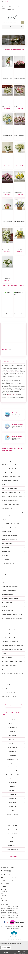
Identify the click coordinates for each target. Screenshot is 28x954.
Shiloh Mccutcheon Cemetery (10, 480)
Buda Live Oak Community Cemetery (12, 457)
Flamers (4, 653)
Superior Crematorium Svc (9, 590)
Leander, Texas (6, 947)
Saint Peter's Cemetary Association (12, 618)
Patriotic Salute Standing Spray (7, 78)
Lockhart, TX (12, 806)
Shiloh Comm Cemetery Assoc (10, 504)
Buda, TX (12, 731)
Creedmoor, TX (12, 747)
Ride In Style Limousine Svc (9, 539)
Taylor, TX (12, 837)
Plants (7, 313)
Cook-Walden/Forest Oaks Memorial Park (13, 649)
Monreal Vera (5, 689)
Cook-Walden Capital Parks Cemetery (12, 512)
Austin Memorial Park (7, 594)
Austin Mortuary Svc (7, 551)
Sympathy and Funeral (19, 313)
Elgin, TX (12, 763)
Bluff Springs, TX (12, 727)
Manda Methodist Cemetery (9, 586)
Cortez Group (5, 555)
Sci (2, 669)
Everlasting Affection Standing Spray (7, 250)
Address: (4, 349)
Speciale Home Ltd (7, 531)
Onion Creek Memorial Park (9, 638)
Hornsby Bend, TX (12, 771)
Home (3, 33)
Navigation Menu (8, 27)
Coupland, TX (12, 743)
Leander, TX (12, 798)
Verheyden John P (7, 567)
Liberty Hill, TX (13, 802)
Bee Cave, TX (12, 724)
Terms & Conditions (6, 888)
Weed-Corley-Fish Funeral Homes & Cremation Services (13, 571)
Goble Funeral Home (7, 575)
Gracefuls (7, 278)
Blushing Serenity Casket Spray (19, 135)
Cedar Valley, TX (12, 739)
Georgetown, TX (12, 767)
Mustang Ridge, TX (12, 814)
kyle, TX (12, 786)
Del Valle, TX (12, 751)
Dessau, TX (12, 755)
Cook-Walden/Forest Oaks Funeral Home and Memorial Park (13, 645)
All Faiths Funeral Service (8, 677)
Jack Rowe (5, 606)
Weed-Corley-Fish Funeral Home (11, 492)
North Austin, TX (12, 822)
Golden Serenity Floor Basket (19, 192)
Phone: (3, 353)
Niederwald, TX (12, 818)
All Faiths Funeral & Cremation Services (12, 673)
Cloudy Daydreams (7, 135)
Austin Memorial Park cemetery (10, 598)
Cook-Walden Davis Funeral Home (11, 476)
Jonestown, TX (12, 782)
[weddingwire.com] (20, 922)
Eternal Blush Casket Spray (7, 192)
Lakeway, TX (12, 794)
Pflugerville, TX (12, 826)
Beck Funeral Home (7, 508)
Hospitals (3, 895)
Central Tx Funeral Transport (10, 500)
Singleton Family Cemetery (9, 693)
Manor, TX (12, 810)
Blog (2, 897)
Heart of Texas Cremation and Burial (12, 614)
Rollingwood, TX (12, 830)
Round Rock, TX (12, 834)
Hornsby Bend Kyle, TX (12, 775)
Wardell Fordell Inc (7, 657)
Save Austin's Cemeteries (9, 630)
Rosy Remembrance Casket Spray (19, 78)
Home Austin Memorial (8, 563)
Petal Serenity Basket (7, 221)
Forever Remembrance (7, 164)
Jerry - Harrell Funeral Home (9, 488)
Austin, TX (12, 720)
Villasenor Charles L (7, 543)
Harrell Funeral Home (7, 610)
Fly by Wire (5, 520)
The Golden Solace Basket (19, 250)
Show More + (13, 705)
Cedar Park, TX (13, 735)
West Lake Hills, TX (12, 849)
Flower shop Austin (11, 394)
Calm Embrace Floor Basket (7, 106)
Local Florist (4, 900)
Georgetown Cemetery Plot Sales (11, 469)
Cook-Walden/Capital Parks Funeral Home (13, 516)
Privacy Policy (4, 889)
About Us (3, 886)
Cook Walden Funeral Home (9, 685)
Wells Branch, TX (12, 845)
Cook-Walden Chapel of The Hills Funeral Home (13, 661)
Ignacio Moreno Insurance (9, 696)
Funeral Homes (5, 898)
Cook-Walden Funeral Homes (10, 641)
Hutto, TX (12, 779)
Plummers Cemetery (7, 579)
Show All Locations (13, 856)
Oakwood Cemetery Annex (9, 535)
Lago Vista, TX (13, 790)
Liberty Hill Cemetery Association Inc (12, 524)
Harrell (3, 484)
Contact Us (4, 891)
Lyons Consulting (6, 461)
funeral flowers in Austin (13, 371)
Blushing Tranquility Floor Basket (19, 106)
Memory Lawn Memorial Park (10, 528)
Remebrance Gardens (8, 634)
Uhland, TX (12, 841)
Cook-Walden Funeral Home (9, 665)
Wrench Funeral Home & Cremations (12, 496)
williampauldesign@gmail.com (10, 877)
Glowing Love (20, 164)
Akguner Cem (5, 547)
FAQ (2, 893)
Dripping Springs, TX (12, 759)
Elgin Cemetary (6, 559)
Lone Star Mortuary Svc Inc (9, 681)
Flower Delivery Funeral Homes (12, 33)
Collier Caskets (6, 583)
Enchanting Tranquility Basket (19, 221)
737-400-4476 (10, 9)
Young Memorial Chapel (8, 473)
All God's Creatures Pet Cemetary (11, 465)
